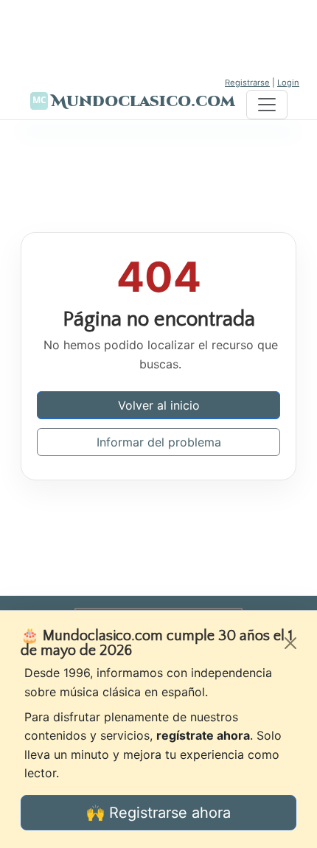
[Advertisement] (158, 37)
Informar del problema (159, 442)
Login (288, 82)
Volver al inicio (159, 405)
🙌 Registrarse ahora (158, 812)
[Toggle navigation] (267, 104)
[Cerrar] (290, 643)
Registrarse (247, 82)
